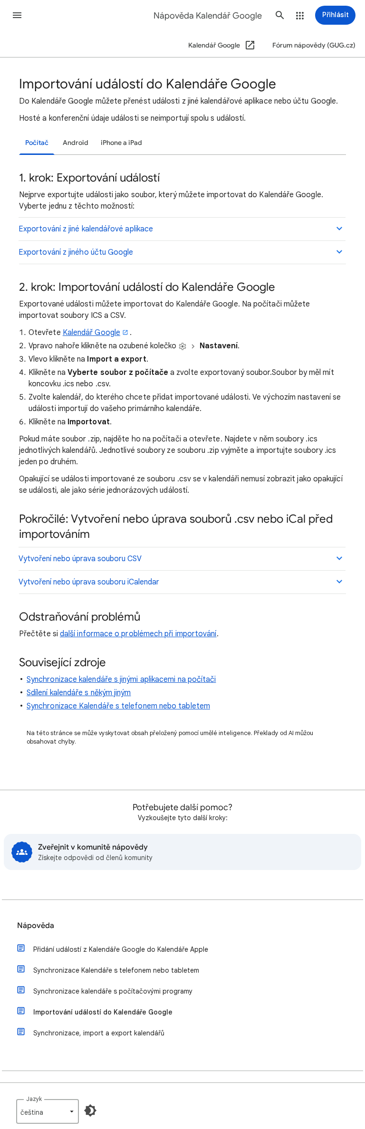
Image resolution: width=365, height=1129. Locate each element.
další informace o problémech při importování (138, 634)
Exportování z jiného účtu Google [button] (76, 252)
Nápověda (35, 925)
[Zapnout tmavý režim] (90, 1110)
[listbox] (47, 1111)
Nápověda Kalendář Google (208, 15)
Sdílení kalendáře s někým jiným (79, 693)
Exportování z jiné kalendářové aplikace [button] (86, 229)
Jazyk (34, 1098)
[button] (17, 15)
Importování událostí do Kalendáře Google (103, 1012)
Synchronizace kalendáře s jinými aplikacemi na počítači (121, 679)
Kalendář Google (91, 332)
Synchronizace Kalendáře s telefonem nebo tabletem (118, 706)
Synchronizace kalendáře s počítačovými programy (112, 991)
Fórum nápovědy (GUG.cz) (313, 45)
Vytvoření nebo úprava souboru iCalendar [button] (89, 582)
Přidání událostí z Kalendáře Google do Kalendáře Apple (120, 949)
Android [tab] (75, 143)
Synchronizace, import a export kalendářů (98, 1033)
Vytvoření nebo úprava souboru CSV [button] (80, 559)
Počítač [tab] (36, 143)
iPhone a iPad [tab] (121, 143)
